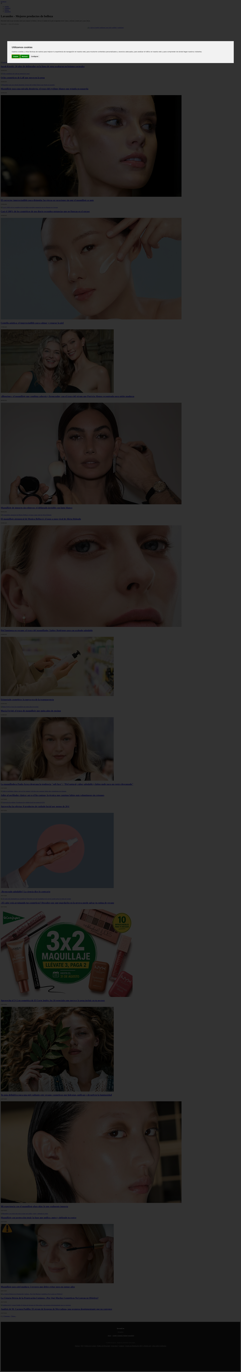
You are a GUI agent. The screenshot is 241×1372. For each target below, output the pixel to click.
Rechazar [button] (25, 56)
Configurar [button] (34, 56)
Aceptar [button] (15, 56)
